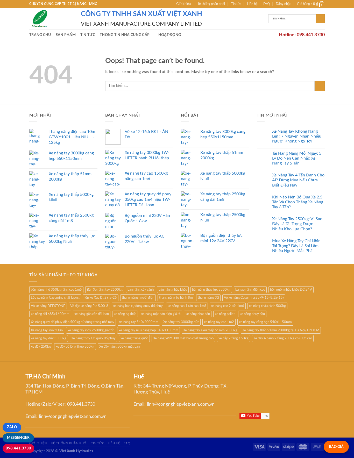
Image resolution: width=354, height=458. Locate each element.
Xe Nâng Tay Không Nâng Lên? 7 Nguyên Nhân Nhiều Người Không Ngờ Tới (296, 136)
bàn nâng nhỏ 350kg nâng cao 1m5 (56, 289)
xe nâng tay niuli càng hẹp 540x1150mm (148, 330)
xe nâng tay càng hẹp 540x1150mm (265, 322)
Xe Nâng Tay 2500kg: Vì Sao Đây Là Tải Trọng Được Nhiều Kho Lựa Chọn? (297, 224)
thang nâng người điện (138, 297)
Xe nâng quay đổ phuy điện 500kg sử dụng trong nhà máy (72, 322)
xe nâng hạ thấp (125, 314)
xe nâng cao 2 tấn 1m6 (227, 305)
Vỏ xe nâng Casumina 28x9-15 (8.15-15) (254, 297)
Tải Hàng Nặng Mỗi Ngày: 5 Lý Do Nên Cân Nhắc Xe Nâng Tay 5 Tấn (296, 158)
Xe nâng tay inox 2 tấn (47, 330)
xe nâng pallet (225, 314)
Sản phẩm (66, 35)
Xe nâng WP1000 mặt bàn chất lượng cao (183, 338)
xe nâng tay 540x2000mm (138, 322)
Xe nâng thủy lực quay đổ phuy (93, 338)
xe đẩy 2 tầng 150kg (233, 338)
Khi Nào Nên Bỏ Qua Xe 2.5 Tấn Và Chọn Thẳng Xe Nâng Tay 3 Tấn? (297, 202)
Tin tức (236, 3)
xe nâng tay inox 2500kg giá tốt (91, 330)
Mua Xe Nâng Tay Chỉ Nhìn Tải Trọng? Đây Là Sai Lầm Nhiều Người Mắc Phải (296, 246)
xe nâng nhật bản (198, 314)
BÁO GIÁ (336, 447)
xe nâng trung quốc (134, 338)
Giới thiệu (183, 3)
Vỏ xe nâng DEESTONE (48, 305)
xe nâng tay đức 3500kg (48, 338)
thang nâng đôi (208, 297)
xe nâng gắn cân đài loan (91, 314)
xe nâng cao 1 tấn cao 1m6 (187, 305)
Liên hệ (252, 3)
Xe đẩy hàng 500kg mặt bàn (119, 346)
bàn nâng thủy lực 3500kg (211, 289)
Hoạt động (169, 35)
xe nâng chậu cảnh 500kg (267, 305)
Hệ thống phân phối (210, 3)
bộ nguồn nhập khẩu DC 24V (291, 289)
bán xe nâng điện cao (250, 289)
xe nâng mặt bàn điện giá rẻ (161, 314)
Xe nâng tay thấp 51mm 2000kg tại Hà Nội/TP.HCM (280, 330)
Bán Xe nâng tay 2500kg (105, 289)
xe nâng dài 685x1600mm (50, 314)
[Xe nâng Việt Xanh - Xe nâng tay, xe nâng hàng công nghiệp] (51, 18)
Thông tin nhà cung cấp (125, 35)
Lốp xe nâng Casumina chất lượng (55, 297)
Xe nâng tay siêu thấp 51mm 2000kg (210, 330)
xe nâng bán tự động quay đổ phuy (138, 305)
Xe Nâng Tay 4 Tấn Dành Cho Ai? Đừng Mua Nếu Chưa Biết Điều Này (298, 180)
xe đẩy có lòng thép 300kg (75, 346)
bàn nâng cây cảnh (141, 289)
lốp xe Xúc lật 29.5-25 (100, 297)
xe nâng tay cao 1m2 (219, 322)
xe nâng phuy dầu (252, 314)
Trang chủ (40, 35)
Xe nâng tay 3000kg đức (181, 322)
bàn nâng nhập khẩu (173, 289)
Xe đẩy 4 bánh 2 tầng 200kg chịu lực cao (282, 338)
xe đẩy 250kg (41, 346)
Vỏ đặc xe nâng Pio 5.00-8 (89, 305)
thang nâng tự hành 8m (176, 297)
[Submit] (320, 18)
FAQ (266, 3)
